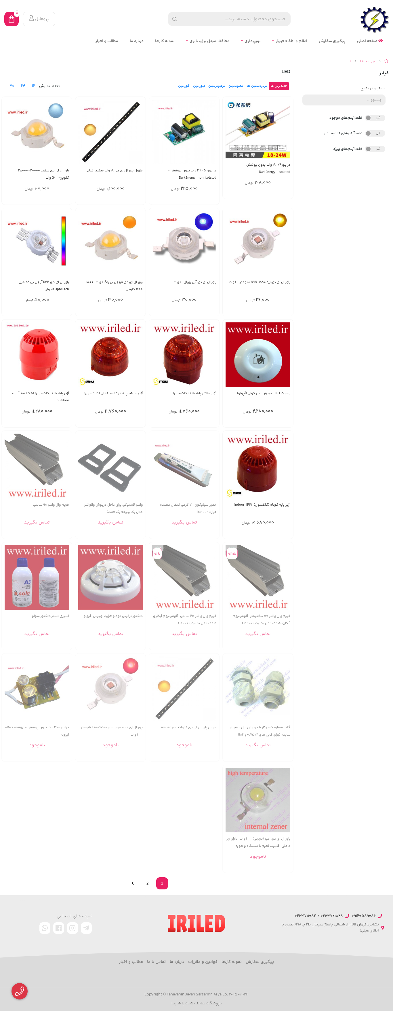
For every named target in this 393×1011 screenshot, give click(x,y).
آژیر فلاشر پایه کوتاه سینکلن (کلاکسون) (113, 393)
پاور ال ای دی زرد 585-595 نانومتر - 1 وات (259, 282)
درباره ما (137, 41)
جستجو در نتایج (373, 88)
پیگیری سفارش (332, 41)
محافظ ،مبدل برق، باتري (210, 41)
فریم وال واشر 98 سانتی (51, 505)
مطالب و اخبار (107, 41)
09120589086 (364, 916)
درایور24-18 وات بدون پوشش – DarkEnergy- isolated (266, 168)
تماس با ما (156, 962)
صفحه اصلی (367, 41)
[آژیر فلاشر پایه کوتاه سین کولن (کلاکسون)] (110, 354)
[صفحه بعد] (133, 883)
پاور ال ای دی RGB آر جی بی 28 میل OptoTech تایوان (44, 285)
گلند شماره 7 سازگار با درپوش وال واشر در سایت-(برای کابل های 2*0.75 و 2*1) (259, 731)
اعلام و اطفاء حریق (291, 41)
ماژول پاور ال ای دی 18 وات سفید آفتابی (114, 170)
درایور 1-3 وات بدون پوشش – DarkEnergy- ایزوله (37, 731)
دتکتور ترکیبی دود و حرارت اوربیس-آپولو (113, 616)
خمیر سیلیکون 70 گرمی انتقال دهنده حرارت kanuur (188, 508)
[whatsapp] (44, 928)
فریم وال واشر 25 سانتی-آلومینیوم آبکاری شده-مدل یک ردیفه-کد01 (184, 619)
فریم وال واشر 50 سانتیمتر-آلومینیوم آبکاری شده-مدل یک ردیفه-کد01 (261, 619)
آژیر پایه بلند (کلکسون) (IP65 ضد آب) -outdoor (40, 397)
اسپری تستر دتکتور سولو (50, 616)
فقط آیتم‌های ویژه (347, 149)
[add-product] (285, 133)
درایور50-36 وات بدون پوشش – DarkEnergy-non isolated (191, 174)
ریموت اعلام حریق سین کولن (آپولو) (263, 393)
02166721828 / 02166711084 (319, 916)
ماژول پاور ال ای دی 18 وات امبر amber (188, 727)
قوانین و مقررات (203, 962)
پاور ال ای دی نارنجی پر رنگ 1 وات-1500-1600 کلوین (113, 285)
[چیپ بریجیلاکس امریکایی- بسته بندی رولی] (37, 132)
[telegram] (86, 928)
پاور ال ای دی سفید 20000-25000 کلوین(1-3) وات (43, 174)
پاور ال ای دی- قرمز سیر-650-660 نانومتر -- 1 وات (112, 731)
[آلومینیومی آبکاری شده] (37, 466)
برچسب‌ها (367, 61)
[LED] (196, 923)
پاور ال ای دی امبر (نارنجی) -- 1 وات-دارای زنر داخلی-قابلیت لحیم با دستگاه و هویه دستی (258, 842)
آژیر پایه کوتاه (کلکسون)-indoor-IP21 (262, 505)
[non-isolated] (184, 132)
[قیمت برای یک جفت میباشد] (110, 466)
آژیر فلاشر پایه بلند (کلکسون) (194, 393)
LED (347, 61)
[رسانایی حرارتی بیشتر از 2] (184, 466)
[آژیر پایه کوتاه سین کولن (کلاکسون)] (258, 466)
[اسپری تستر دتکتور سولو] (37, 577)
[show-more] (211, 469)
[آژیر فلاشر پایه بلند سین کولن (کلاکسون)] (184, 354)
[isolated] (258, 129)
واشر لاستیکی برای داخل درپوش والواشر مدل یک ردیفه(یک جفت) (113, 508)
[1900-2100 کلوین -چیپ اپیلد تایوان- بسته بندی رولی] (258, 800)
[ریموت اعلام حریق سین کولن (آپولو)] (258, 354)
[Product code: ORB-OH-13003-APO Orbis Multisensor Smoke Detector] (110, 577)
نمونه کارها (165, 41)
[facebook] (58, 928)
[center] (174, 19)
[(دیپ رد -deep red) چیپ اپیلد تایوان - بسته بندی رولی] (110, 688)
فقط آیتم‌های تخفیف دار (343, 133)
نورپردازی (253, 41)
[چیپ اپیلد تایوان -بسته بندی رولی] (184, 243)
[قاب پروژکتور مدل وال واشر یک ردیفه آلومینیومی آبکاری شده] (184, 577)
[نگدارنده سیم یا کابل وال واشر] (258, 688)
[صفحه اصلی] (386, 61)
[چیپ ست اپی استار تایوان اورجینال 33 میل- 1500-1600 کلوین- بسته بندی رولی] (110, 243)
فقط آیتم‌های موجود (345, 118)
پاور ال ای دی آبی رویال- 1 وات (194, 282)
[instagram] (72, 928)
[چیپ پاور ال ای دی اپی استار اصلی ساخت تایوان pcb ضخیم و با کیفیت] (184, 688)
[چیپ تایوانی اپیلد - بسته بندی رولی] (258, 243)
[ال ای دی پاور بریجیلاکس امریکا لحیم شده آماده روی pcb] (110, 132)
